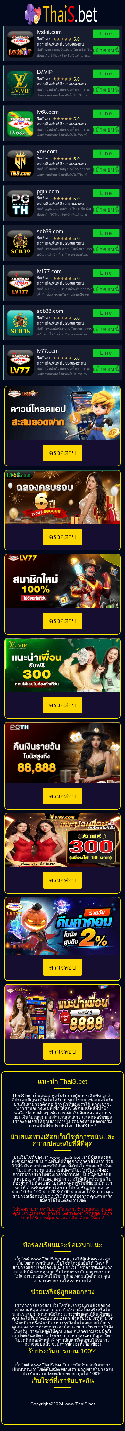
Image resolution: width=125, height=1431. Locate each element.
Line (106, 33)
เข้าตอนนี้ (106, 50)
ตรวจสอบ (62, 453)
